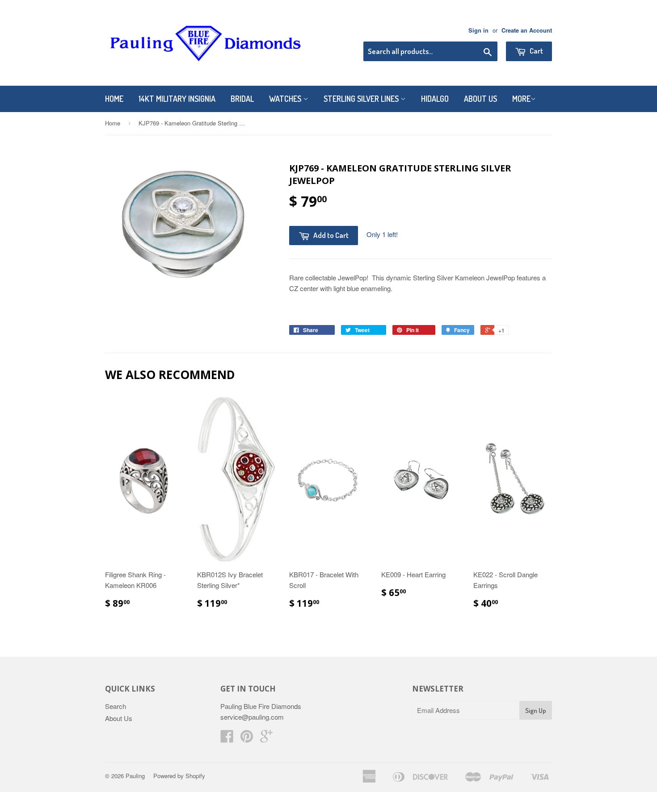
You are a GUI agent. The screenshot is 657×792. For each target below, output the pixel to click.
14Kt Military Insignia (177, 99)
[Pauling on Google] (266, 738)
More (521, 99)
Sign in (478, 30)
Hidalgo (435, 99)
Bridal (242, 99)
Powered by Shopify (179, 775)
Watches (286, 99)
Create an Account (526, 30)
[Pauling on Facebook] (227, 738)
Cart (535, 50)
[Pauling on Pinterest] (246, 738)
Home (114, 99)
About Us (480, 99)
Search (115, 706)
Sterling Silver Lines (362, 99)
